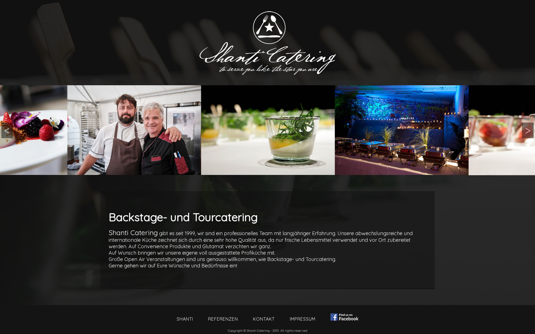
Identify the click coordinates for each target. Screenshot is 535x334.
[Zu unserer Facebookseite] (344, 317)
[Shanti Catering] (67, 130)
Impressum (302, 319)
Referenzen (223, 319)
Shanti (185, 319)
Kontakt (264, 319)
